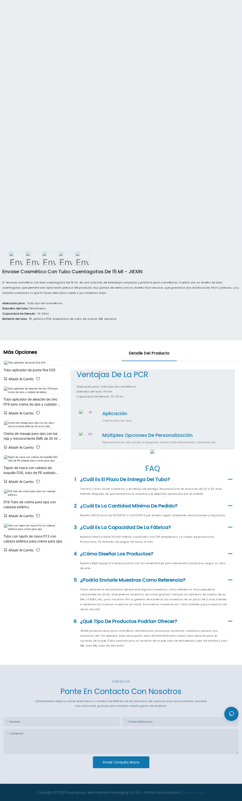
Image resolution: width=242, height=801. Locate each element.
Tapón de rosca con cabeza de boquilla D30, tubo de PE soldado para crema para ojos (29, 470)
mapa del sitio (194, 792)
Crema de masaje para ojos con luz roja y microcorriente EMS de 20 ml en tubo (33, 436)
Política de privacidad (162, 792)
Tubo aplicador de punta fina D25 (30, 370)
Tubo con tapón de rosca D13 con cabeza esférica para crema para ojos (33, 538)
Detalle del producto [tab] (149, 353)
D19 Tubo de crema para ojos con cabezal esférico (30, 504)
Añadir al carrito (21, 379)
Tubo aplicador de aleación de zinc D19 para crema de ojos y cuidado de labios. (33, 402)
